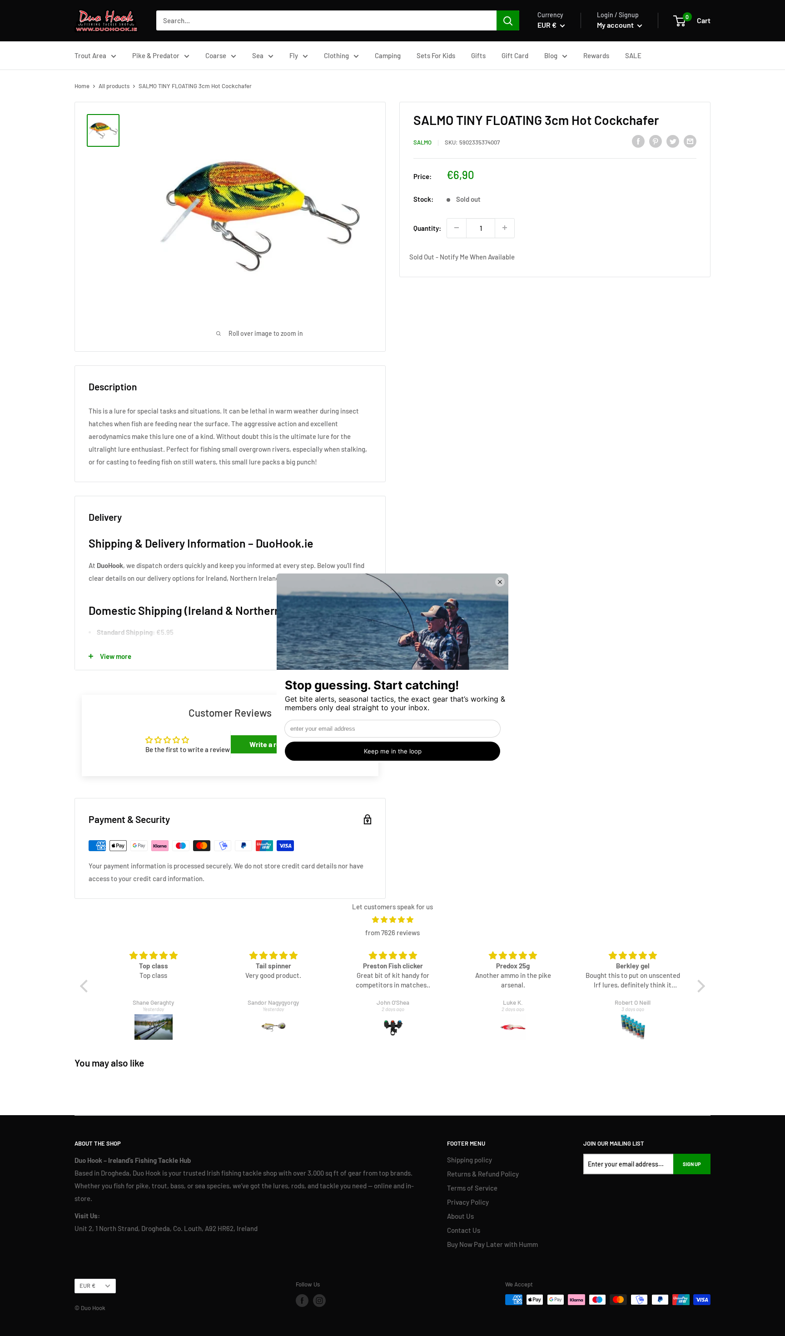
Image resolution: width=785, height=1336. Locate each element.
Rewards (596, 55)
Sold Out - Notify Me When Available (462, 257)
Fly (293, 55)
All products (114, 86)
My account (616, 24)
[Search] (508, 20)
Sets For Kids (436, 55)
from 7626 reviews (392, 932)
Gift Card (515, 55)
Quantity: (427, 228)
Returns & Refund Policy (483, 1174)
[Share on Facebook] (638, 141)
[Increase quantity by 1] (504, 227)
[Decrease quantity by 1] (456, 227)
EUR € (87, 1285)
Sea (257, 55)
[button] (86, 986)
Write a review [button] (272, 744)
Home (82, 86)
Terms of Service (472, 1188)
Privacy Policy (468, 1202)
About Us (460, 1216)
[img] (392, 919)
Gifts (478, 55)
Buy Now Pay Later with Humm (492, 1244)
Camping (388, 55)
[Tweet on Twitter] (672, 141)
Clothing (336, 55)
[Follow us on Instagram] (319, 1300)
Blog (550, 55)
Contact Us (463, 1230)
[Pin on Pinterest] (655, 141)
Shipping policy (469, 1160)
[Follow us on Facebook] (302, 1300)
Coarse (215, 55)
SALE (633, 55)
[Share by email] (690, 141)
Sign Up (692, 1164)
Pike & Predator (155, 55)
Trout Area (90, 55)
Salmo (422, 142)
